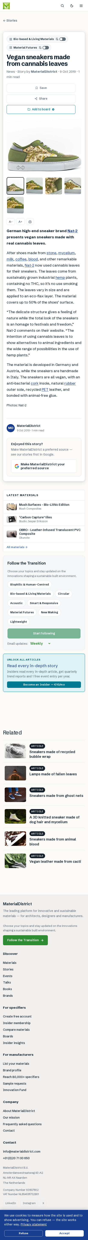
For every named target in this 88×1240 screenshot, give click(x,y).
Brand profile (12, 1070)
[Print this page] (30, 221)
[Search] (62, 6)
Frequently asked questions (22, 1124)
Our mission (11, 1117)
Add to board (41, 109)
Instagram (29, 1203)
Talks (7, 982)
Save (43, 88)
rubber (70, 383)
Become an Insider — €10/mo (44, 684)
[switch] (61, 39)
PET (45, 389)
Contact (9, 1130)
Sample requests (14, 1083)
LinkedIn (10, 1203)
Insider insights (14, 1043)
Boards (8, 1036)
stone (51, 253)
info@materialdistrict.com (21, 1151)
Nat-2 (72, 231)
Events (7, 976)
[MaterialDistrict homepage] (16, 5)
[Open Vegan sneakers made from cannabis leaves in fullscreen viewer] (44, 147)
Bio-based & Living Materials (33, 39)
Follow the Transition (25, 940)
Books (7, 989)
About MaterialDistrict (19, 1111)
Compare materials (16, 1030)
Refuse (23, 1233)
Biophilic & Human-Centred (29, 584)
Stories (8, 969)
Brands (8, 996)
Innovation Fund (14, 1090)
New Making (49, 612)
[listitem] (15, 186)
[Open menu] (81, 6)
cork (34, 383)
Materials (9, 963)
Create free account (17, 1016)
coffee (20, 259)
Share (43, 98)
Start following (44, 633)
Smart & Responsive (44, 603)
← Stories (10, 20)
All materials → (17, 547)
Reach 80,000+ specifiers (21, 1077)
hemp (60, 277)
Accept (64, 1233)
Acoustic (16, 603)
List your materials (16, 1064)
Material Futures (25, 47)
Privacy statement (34, 1224)
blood (33, 259)
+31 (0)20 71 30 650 (16, 1158)
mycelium (66, 253)
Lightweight (18, 621)
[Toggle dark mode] (72, 6)
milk (10, 259)
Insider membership (17, 1023)
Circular (63, 593)
